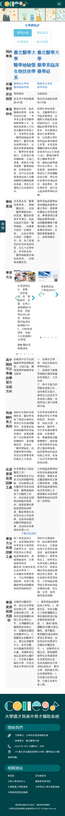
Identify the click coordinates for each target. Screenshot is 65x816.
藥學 (42, 87)
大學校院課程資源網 (18, 792)
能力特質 (42, 41)
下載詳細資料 (28, 533)
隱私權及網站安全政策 (24, 805)
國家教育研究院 (43, 781)
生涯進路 (22, 41)
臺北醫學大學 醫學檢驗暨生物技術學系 (25, 65)
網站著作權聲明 (43, 805)
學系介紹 (22, 32)
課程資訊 (42, 32)
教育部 (11, 776)
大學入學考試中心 (16, 781)
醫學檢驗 (21, 87)
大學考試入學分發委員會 (47, 787)
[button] (17, 354)
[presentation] (16, 298)
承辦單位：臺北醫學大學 (27, 741)
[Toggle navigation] (59, 4)
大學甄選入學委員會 (18, 787)
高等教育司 (40, 776)
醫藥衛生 (21, 83)
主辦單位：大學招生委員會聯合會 (31, 735)
